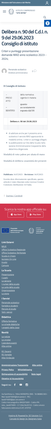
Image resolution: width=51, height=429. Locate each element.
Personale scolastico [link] (10, 302)
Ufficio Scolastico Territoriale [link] (14, 252)
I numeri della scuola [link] (10, 284)
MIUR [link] (4, 246)
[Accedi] (47, 3)
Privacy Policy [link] (8, 369)
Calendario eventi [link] (9, 342)
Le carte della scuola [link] (10, 287)
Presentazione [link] (8, 274)
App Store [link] (17, 214)
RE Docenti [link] (6, 351)
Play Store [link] (36, 214)
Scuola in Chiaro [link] (8, 255)
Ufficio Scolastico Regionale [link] (13, 249)
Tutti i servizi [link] (7, 312)
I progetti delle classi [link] (10, 327)
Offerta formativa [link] (9, 321)
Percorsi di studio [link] (9, 308)
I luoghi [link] (5, 277)
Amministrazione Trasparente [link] (15, 365)
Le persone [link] (6, 280)
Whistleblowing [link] (25, 369)
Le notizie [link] (6, 336)
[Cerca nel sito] (45, 17)
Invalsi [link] (4, 262)
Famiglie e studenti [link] (10, 305)
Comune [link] (5, 265)
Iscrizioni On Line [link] (9, 259)
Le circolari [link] (6, 339)
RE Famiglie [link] (7, 354)
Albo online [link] (6, 346)
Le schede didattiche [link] (10, 324)
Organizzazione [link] (8, 290)
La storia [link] (5, 293)
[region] (25, 400)
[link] (47, 23)
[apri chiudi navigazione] (4, 11)
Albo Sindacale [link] (8, 357)
